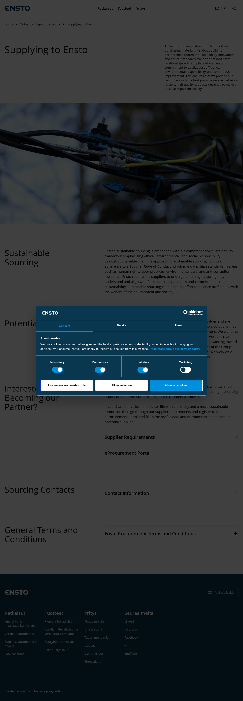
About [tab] (178, 325)
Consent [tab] (64, 325)
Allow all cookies (176, 385)
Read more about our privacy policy (175, 348)
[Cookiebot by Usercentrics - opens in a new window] (186, 313)
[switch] (100, 370)
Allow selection (121, 385)
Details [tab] (121, 325)
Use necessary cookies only (67, 385)
